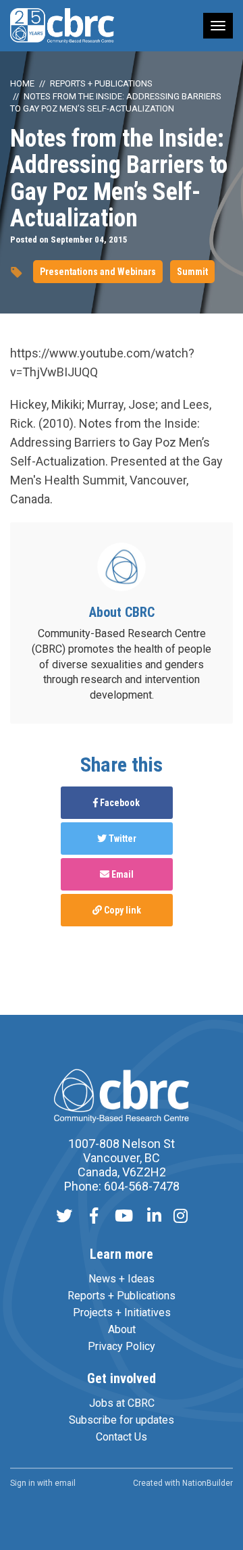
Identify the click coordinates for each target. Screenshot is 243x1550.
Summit (192, 271)
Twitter (121, 838)
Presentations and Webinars (98, 271)
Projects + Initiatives (122, 1312)
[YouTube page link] (124, 1217)
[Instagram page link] (180, 1217)
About (122, 1329)
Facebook (119, 802)
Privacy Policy (121, 1346)
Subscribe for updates (121, 1420)
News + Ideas (121, 1278)
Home (22, 83)
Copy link (121, 910)
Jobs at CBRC (122, 1403)
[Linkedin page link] (154, 1217)
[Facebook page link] (93, 1217)
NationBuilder (207, 1483)
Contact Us (121, 1436)
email (65, 1483)
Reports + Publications (101, 83)
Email (121, 874)
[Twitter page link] (64, 1217)
